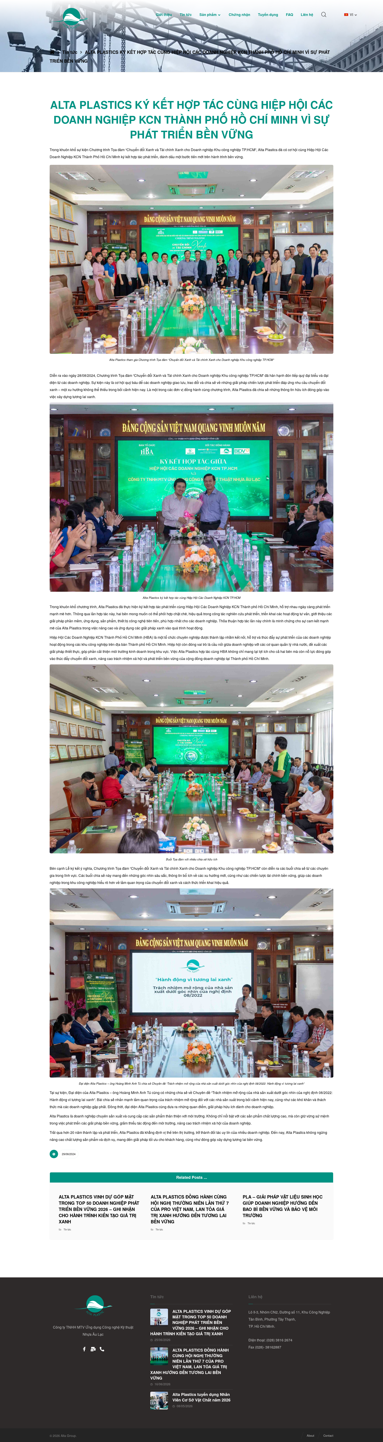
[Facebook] (84, 1349)
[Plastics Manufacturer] (70, 18)
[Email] (93, 1349)
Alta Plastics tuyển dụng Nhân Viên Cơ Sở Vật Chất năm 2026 (201, 1397)
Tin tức (67, 1229)
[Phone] (102, 1349)
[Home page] (52, 52)
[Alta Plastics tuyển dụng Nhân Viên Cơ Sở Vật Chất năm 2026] (159, 1400)
